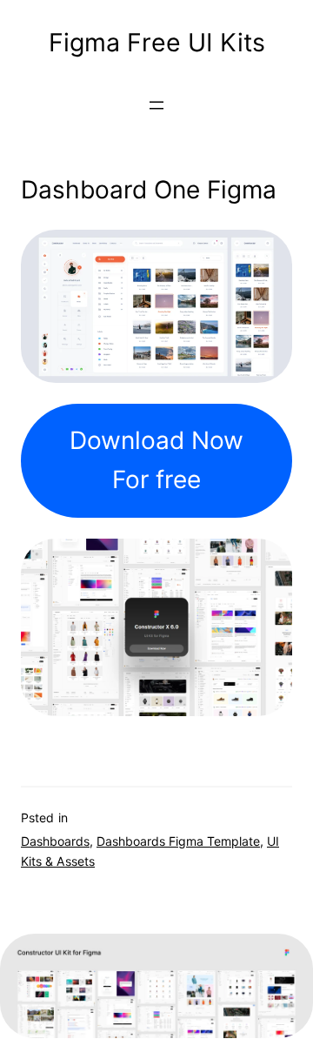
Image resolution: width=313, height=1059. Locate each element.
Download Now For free (156, 460)
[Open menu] (156, 105)
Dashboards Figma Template (178, 841)
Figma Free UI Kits (157, 42)
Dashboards (55, 841)
